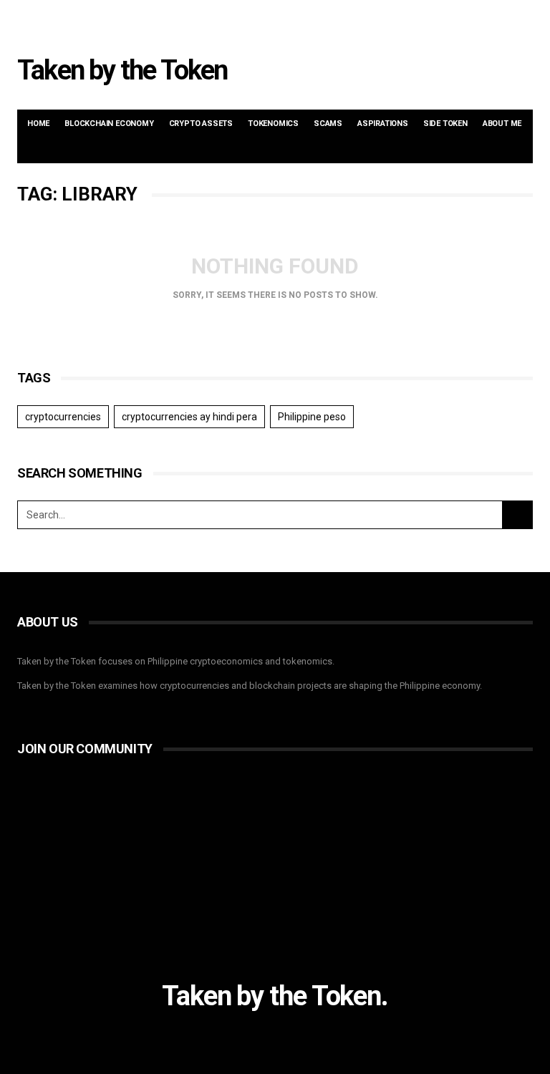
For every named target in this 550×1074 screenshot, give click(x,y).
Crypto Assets (201, 123)
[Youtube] (505, 19)
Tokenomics (273, 123)
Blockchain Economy (108, 123)
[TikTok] (523, 19)
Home (38, 123)
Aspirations (382, 123)
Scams (328, 123)
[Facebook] (451, 19)
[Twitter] (469, 19)
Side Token (445, 123)
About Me (502, 123)
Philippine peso (312, 416)
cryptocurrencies (63, 416)
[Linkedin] (487, 19)
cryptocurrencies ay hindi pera (189, 416)
